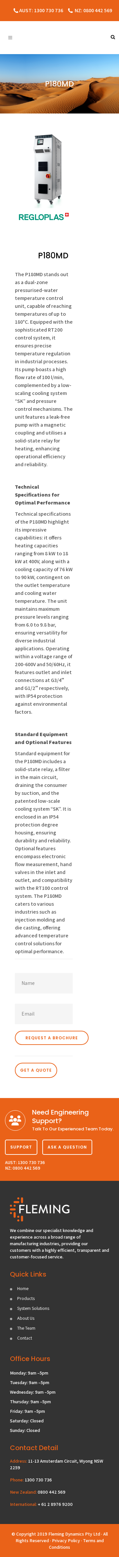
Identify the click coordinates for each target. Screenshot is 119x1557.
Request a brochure (51, 1038)
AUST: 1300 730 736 (41, 10)
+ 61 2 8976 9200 (55, 1504)
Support (21, 1147)
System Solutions (33, 1308)
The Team (26, 1328)
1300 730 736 (38, 1480)
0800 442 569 (51, 1492)
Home (22, 1288)
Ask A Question (67, 1147)
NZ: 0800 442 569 (93, 10)
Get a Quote (36, 1070)
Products (26, 1298)
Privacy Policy (66, 1540)
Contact (24, 1338)
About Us (25, 1318)
